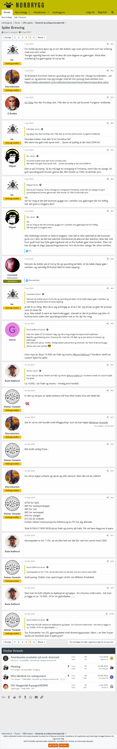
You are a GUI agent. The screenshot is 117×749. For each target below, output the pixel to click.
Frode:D (105, 687)
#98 (112, 561)
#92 (112, 391)
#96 (112, 498)
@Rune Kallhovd (81, 354)
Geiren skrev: (32, 370)
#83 (112, 97)
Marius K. (14, 660)
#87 (112, 211)
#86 (112, 179)
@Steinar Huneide (98, 422)
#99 (112, 588)
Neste (40, 38)
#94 (112, 444)
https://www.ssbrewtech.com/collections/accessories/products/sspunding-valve (66, 82)
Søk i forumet (20, 17)
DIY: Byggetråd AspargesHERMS (29, 685)
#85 (112, 150)
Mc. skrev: (31, 156)
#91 (112, 365)
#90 (112, 324)
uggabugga (15, 688)
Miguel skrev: (32, 184)
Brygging (36, 670)
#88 (112, 259)
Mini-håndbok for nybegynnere (28, 676)
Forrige (8, 38)
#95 (112, 471)
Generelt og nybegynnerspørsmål (43, 660)
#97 (112, 535)
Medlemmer (40, 12)
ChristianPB (103, 678)
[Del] (108, 44)
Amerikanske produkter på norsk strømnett (35, 657)
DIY (33, 688)
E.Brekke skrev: (33, 129)
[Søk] (112, 12)
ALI (26, 102)
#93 (112, 417)
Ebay (31, 102)
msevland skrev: (34, 294)
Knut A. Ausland (11, 32)
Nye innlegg (21, 12)
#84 (112, 123)
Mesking (15, 666)
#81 (112, 44)
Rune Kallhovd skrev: (36, 329)
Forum (7, 12)
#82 (112, 71)
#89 (112, 288)
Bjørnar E (104, 659)
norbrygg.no (59, 12)
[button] (29, 12)
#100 (112, 614)
